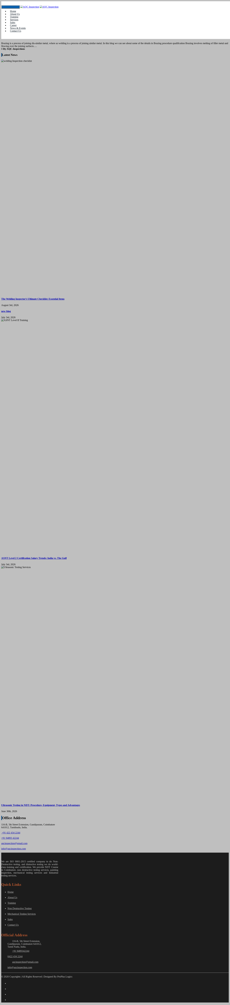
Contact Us (15, 31)
